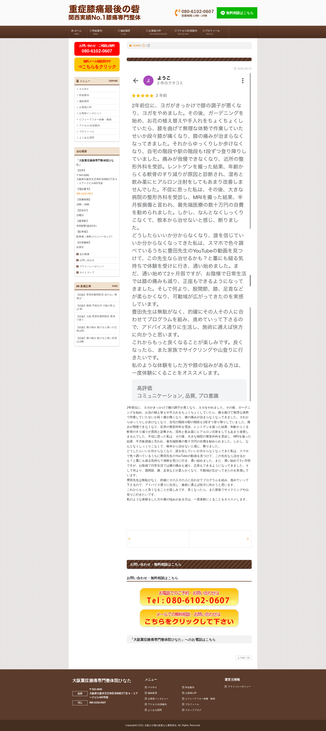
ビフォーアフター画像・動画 (95, 119)
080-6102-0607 (84, 193)
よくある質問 (86, 137)
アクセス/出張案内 (187, 32)
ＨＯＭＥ (84, 89)
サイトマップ (86, 272)
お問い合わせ (86, 260)
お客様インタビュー (90, 113)
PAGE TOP (245, 657)
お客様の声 (158, 32)
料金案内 (97, 32)
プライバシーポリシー (91, 266)
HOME (136, 45)
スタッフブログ (193, 710)
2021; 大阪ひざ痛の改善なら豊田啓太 (157, 725)
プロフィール (212, 32)
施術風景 (125, 32)
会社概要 (84, 254)
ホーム (78, 32)
